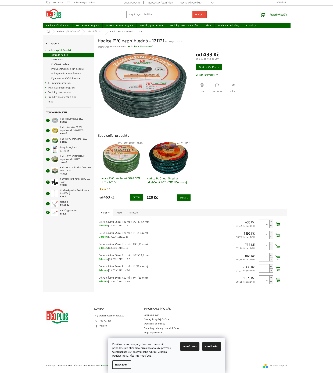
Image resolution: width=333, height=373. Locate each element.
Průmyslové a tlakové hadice (66, 73)
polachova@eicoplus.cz (111, 315)
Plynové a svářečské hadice (66, 78)
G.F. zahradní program (59, 83)
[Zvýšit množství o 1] (271, 222)
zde (149, 356)
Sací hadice (57, 59)
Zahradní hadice (59, 55)
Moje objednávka (153, 332)
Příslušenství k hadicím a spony (67, 69)
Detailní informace (205, 75)
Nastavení (121, 365)
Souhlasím (211, 346)
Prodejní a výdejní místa (160, 2)
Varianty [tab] (105, 213)
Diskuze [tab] (134, 213)
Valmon (103, 326)
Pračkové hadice (60, 64)
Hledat (199, 14)
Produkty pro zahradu (59, 92)
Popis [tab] (120, 213)
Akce (50, 102)
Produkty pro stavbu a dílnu (62, 97)
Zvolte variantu (209, 66)
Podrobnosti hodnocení (140, 46)
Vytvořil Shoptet (278, 365)
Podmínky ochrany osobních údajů (162, 328)
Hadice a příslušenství (59, 50)
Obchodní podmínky (191, 2)
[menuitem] (58, 25)
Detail (136, 197)
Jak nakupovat (132, 2)
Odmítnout (190, 346)
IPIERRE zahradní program (61, 88)
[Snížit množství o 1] (271, 226)
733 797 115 (105, 321)
